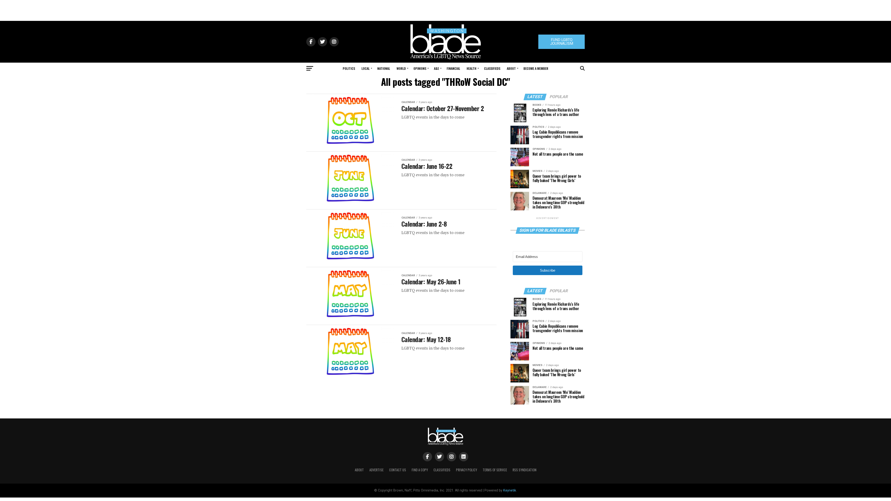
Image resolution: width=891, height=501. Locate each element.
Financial (453, 68)
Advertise (376, 469)
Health (471, 68)
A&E (436, 68)
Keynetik (509, 490)
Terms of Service (495, 469)
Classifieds (492, 68)
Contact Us (397, 469)
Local (366, 68)
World (401, 68)
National (383, 68)
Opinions (419, 68)
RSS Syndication (524, 469)
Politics (349, 68)
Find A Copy (420, 469)
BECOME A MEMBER (535, 68)
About (511, 68)
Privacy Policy (466, 469)
